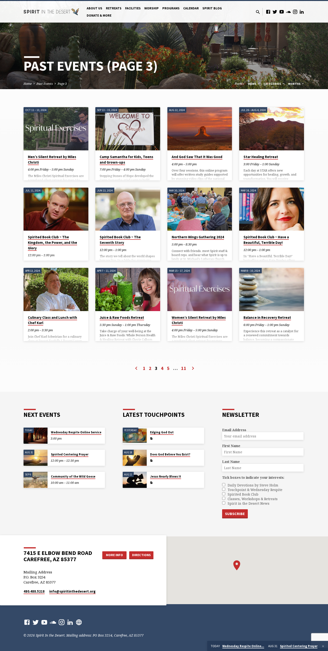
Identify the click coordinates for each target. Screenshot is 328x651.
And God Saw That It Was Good (197, 156)
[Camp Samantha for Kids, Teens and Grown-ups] (127, 128)
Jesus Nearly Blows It (165, 476)
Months (294, 84)
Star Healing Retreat (260, 156)
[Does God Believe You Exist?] (135, 458)
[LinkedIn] (301, 11)
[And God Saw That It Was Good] (199, 128)
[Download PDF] (151, 438)
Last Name (231, 461)
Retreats (113, 8)
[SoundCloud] (288, 11)
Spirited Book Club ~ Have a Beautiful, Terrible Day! (266, 240)
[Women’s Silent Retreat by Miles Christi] (199, 289)
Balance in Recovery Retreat (267, 317)
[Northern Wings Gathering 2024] (199, 209)
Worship (151, 8)
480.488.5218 (34, 591)
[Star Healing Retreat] (271, 128)
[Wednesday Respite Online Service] (36, 436)
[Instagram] (295, 11)
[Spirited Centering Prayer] (36, 458)
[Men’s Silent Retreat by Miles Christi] (56, 128)
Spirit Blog (212, 8)
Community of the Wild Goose (73, 476)
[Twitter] (275, 11)
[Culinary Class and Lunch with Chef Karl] (56, 289)
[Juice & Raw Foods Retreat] (127, 289)
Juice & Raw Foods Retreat (122, 317)
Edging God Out (162, 432)
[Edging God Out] (135, 436)
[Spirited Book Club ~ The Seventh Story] (127, 209)
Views (252, 84)
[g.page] (78, 622)
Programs (171, 8)
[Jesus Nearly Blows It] (135, 480)
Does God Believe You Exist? (170, 454)
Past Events (44, 84)
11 (183, 368)
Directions (141, 555)
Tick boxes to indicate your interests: (253, 477)
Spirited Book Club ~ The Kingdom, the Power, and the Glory (52, 242)
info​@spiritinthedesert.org (72, 591)
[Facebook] (268, 11)
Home (28, 84)
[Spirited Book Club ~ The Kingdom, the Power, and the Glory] (56, 209)
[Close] (323, 646)
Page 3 (62, 84)
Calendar (191, 8)
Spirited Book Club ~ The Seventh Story (120, 240)
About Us (94, 8)
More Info (114, 555)
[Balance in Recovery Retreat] (271, 289)
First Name (231, 445)
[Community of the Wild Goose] (36, 480)
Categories (272, 84)
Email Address (234, 430)
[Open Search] (258, 11)
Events (239, 84)
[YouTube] (281, 11)
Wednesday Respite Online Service (76, 432)
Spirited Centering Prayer (69, 454)
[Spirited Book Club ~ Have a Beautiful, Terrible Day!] (271, 209)
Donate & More (99, 15)
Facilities (133, 8)
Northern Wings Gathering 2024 (198, 237)
